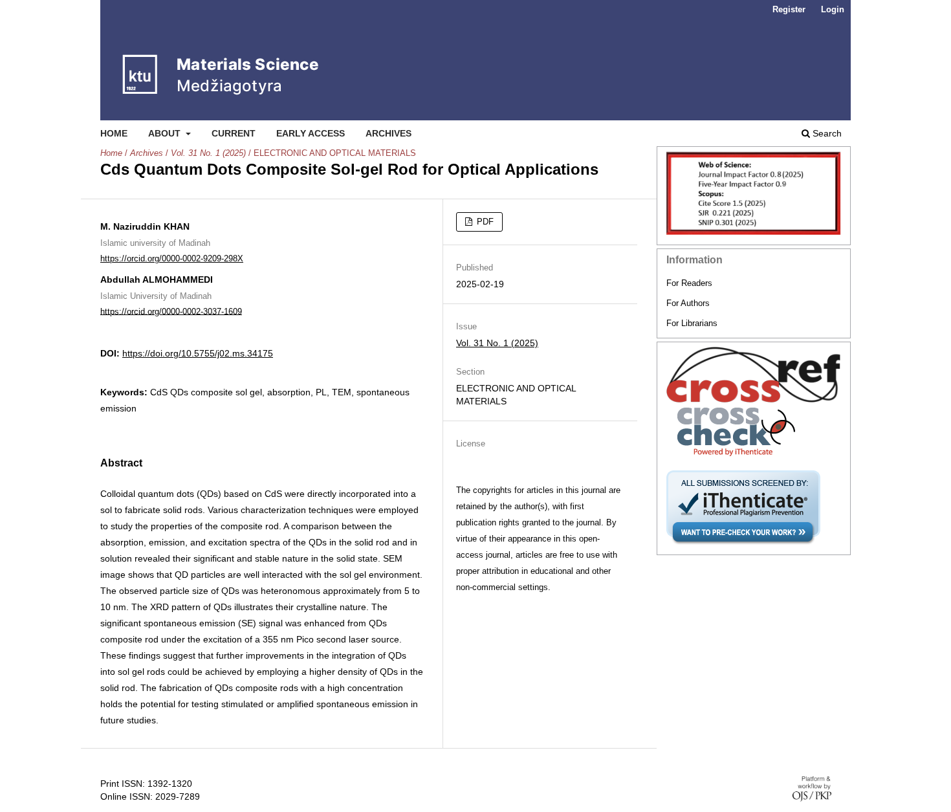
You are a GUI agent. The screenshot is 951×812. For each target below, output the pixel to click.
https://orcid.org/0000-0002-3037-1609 (171, 311)
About (165, 133)
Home (113, 133)
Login (832, 9)
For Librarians (691, 323)
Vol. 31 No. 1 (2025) (208, 153)
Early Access (310, 133)
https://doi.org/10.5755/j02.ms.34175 (197, 353)
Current (234, 133)
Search (826, 133)
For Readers (689, 283)
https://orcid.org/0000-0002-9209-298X (171, 258)
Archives (388, 133)
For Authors (688, 303)
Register (788, 9)
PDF (484, 221)
